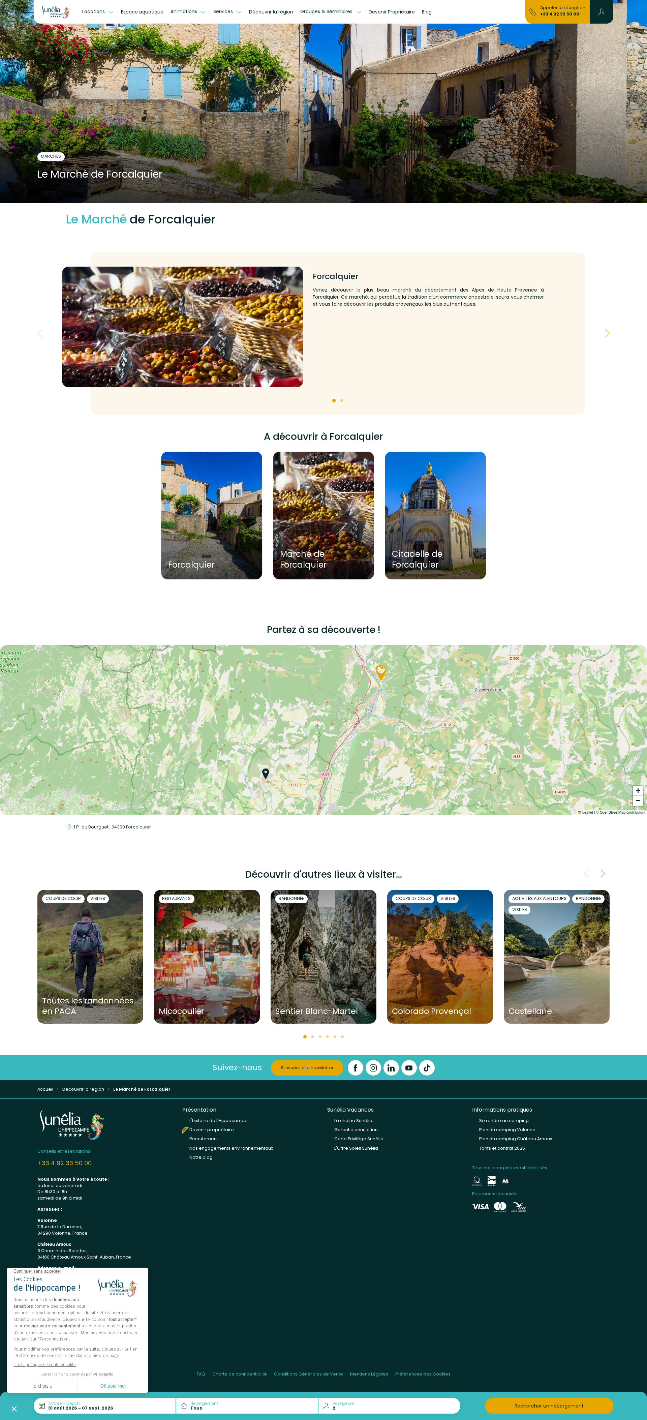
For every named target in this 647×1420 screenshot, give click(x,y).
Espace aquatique (142, 11)
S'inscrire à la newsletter (307, 1067)
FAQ (201, 1374)
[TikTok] (427, 1068)
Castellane (530, 1011)
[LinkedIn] (391, 1068)
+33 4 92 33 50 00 (559, 14)
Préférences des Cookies (423, 1374)
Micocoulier (181, 1011)
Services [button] (223, 11)
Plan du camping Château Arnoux (515, 1139)
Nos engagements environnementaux (231, 1148)
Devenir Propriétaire (392, 11)
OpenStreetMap (612, 812)
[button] (601, 12)
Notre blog (201, 1157)
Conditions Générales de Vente (308, 1374)
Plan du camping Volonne (507, 1129)
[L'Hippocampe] (56, 12)
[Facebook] (355, 1068)
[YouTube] (409, 1068)
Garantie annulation (356, 1129)
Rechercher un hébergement (549, 1405)
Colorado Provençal (431, 1011)
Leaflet (587, 812)
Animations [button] (184, 11)
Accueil (45, 1089)
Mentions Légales (369, 1374)
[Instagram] (373, 1068)
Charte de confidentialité (239, 1374)
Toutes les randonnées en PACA (87, 1006)
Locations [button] (94, 11)
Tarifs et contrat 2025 (502, 1148)
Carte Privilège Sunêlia (358, 1139)
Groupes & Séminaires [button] (327, 11)
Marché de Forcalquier (303, 559)
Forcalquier (191, 565)
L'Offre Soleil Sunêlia (356, 1148)
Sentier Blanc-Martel (316, 1011)
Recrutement (203, 1139)
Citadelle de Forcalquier (417, 559)
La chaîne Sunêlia (353, 1120)
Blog (427, 11)
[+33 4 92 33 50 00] (532, 11)
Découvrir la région (271, 11)
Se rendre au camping (504, 1120)
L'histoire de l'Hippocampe (218, 1120)
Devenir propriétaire (211, 1129)
